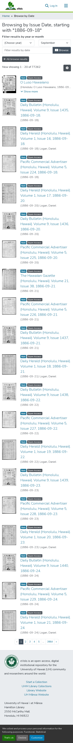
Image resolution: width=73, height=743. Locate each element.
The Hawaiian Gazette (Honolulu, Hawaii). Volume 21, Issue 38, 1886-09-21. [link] (44, 281)
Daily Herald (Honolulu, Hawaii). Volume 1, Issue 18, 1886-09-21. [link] (45, 366)
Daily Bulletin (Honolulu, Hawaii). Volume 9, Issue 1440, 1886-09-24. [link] (44, 565)
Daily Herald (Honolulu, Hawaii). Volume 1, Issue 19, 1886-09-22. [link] (45, 451)
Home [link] (6, 16)
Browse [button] (63, 50)
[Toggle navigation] (66, 5)
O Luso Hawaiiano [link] (34, 82)
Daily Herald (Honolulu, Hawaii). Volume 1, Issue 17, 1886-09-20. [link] (45, 195)
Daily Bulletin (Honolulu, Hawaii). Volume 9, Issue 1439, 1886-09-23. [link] (44, 480)
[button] (17, 5)
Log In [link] (53, 6)
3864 (50, 641)
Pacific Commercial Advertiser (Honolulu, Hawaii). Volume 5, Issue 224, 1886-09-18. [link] (43, 167)
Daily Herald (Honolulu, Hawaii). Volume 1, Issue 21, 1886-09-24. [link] (45, 622)
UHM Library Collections (37, 686)
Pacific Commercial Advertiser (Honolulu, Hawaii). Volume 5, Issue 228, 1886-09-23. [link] (43, 508)
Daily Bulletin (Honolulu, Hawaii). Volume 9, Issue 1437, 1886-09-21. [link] (44, 337)
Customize (36, 737)
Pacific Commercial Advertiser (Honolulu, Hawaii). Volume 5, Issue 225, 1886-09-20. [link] (43, 252)
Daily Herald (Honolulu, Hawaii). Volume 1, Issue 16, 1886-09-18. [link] (45, 138)
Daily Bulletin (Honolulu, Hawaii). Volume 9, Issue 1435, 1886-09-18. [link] (44, 110)
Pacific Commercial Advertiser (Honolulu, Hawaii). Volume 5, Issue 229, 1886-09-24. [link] (43, 594)
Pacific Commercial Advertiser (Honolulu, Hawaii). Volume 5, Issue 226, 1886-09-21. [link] (43, 309)
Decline (22, 737)
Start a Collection (36, 682)
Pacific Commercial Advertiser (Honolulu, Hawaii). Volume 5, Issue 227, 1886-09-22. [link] (43, 423)
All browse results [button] (16, 59)
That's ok (8, 737)
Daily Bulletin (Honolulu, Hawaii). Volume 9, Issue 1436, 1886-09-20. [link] (44, 224)
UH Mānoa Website (36, 695)
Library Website (36, 690)
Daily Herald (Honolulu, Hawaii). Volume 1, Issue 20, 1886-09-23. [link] (45, 537)
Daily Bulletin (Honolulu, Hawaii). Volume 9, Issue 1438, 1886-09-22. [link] (44, 394)
